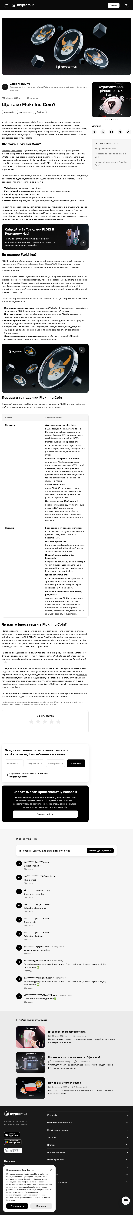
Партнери (41, 1206)
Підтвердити (17, 1206)
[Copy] (128, 131)
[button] (45, 368)
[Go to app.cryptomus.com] (22, 5)
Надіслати (76, 763)
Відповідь (28, 869)
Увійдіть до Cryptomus (100, 850)
